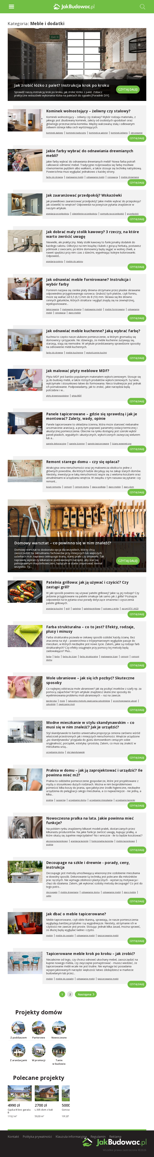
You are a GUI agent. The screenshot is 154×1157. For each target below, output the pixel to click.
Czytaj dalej (127, 89)
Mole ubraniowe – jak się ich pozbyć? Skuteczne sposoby (90, 680)
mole (62, 700)
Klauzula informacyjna (71, 1137)
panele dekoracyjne (56, 443)
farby (57, 656)
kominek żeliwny (119, 132)
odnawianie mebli (95, 177)
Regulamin (98, 1137)
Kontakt (13, 1137)
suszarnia (61, 800)
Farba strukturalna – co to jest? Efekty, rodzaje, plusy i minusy (90, 629)
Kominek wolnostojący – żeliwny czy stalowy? (88, 111)
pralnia (49, 800)
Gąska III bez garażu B (19, 1111)
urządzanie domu (55, 752)
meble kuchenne (74, 352)
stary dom (129, 486)
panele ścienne (77, 443)
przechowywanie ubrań (125, 700)
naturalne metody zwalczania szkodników (89, 700)
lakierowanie (52, 309)
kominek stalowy (54, 132)
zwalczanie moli (67, 704)
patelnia (77, 608)
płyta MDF (77, 395)
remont (68, 486)
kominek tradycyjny (76, 132)
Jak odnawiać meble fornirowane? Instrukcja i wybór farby (88, 282)
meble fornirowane (115, 309)
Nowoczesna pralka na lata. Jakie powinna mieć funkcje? (90, 820)
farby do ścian (70, 656)
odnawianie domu (91, 892)
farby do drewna (54, 177)
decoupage (51, 892)
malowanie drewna (72, 309)
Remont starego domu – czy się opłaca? (82, 461)
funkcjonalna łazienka (102, 841)
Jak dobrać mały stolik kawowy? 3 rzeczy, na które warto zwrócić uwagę (92, 234)
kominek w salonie (98, 132)
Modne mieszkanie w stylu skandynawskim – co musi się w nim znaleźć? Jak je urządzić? (90, 725)
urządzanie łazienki (125, 800)
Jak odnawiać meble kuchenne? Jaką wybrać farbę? (93, 330)
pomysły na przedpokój (112, 213)
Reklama (115, 1137)
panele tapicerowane (98, 443)
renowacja (112, 177)
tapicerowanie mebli (108, 935)
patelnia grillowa (92, 608)
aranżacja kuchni (54, 608)
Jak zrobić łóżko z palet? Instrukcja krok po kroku (61, 85)
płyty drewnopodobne (57, 395)
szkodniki (51, 704)
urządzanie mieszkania (100, 800)
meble (49, 935)
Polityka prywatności (37, 1137)
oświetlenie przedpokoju (84, 213)
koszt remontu (53, 486)
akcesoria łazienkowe (57, 841)
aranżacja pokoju (54, 261)
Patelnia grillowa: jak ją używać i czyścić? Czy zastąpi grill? (87, 584)
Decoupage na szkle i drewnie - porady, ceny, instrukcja (88, 865)
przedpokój (133, 213)
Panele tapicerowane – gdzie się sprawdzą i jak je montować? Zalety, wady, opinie (91, 416)
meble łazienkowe (125, 841)
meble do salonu (74, 261)
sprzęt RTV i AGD (130, 608)
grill (68, 608)
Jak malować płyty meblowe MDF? (77, 370)
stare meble (75, 312)
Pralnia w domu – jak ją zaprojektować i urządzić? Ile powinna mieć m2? (94, 772)
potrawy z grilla (111, 608)
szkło (48, 895)
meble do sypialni (65, 935)
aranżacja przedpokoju (57, 213)
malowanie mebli (74, 177)
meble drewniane (130, 177)
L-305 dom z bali (44, 1109)
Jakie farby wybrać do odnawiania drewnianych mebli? (89, 153)
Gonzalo (67, 1109)
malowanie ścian (109, 656)
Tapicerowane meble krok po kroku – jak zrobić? (90, 953)
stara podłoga (99, 486)
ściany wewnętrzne (121, 443)
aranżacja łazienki (79, 841)
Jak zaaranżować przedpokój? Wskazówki (84, 195)
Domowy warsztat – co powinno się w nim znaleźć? (62, 542)
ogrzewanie (137, 132)
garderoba (51, 700)
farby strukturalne (89, 656)
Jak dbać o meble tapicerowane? (76, 914)
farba (48, 656)
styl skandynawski (76, 752)
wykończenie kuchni (96, 352)
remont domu (82, 486)
